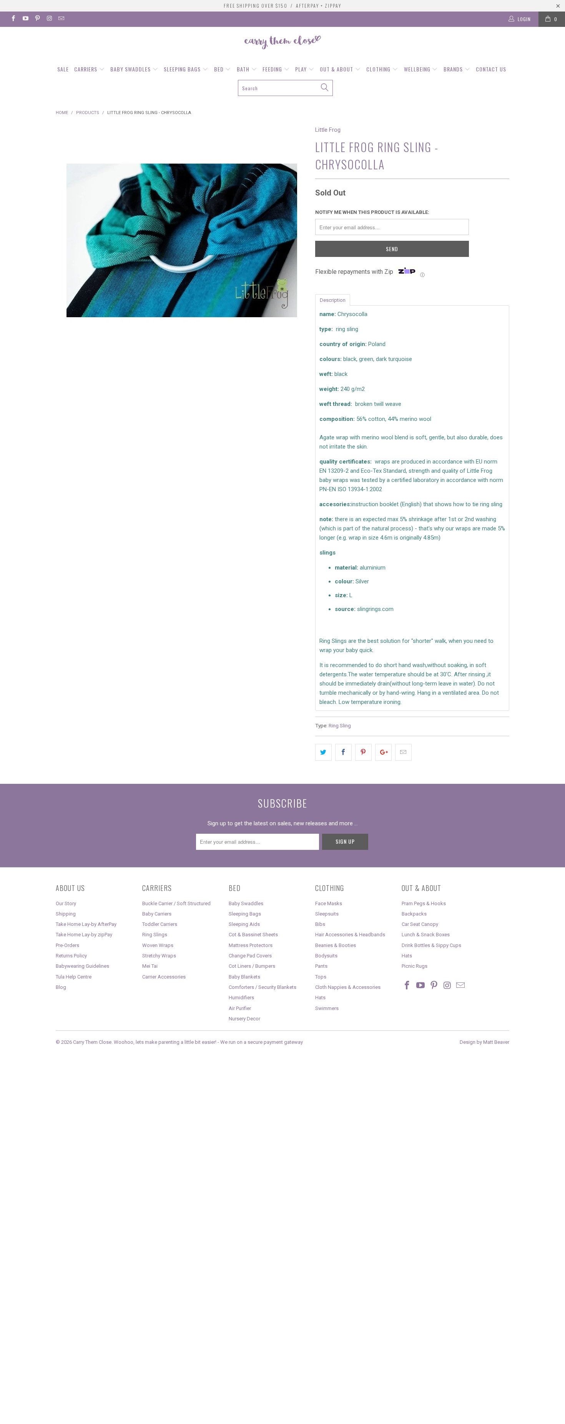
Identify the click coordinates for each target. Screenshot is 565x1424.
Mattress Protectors (251, 945)
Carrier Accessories (164, 977)
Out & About (337, 69)
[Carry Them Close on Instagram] (49, 19)
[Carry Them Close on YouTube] (25, 19)
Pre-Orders (67, 945)
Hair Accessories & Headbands (350, 934)
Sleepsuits (327, 914)
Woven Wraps (157, 945)
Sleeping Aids (244, 924)
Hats (320, 997)
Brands (454, 69)
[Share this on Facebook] (343, 752)
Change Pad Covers (250, 956)
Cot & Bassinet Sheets (253, 934)
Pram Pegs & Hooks (424, 903)
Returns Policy (71, 956)
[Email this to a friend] (403, 752)
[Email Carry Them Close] (61, 19)
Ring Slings (154, 934)
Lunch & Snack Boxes (426, 934)
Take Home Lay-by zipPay (84, 934)
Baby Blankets (244, 977)
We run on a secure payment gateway (261, 1042)
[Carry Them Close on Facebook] (13, 19)
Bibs (320, 924)
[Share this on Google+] (383, 752)
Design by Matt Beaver (484, 1042)
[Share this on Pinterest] (363, 752)
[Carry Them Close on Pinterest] (37, 19)
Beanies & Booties (335, 945)
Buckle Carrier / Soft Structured (176, 903)
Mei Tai (150, 966)
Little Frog (328, 129)
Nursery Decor (244, 1019)
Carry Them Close (92, 1042)
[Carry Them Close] (282, 43)
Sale (63, 69)
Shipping (66, 914)
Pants (321, 966)
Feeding (273, 69)
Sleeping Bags (183, 69)
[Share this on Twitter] (323, 752)
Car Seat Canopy (420, 924)
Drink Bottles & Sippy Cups (431, 945)
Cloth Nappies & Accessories (348, 987)
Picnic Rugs (414, 966)
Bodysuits (326, 956)
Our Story (66, 903)
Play (301, 69)
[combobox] (285, 88)
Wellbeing (418, 69)
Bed (219, 69)
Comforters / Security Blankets (262, 987)
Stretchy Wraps (159, 956)
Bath (244, 69)
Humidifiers (241, 997)
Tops (320, 977)
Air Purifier (240, 1008)
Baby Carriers (156, 914)
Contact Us (491, 69)
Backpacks (414, 914)
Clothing (379, 69)
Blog (61, 987)
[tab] (332, 299)
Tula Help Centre (73, 977)
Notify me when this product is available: (372, 212)
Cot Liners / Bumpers (252, 966)
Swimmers (327, 1008)
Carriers (86, 69)
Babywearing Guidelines (82, 966)
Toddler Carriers (159, 924)
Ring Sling (340, 725)
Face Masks (328, 903)
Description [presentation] (333, 300)
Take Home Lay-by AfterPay (86, 924)
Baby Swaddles (131, 69)
